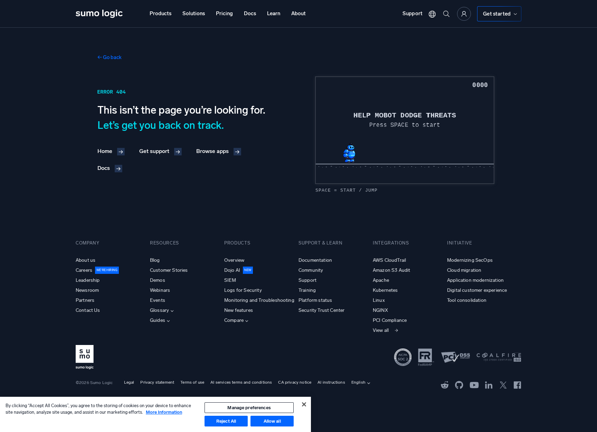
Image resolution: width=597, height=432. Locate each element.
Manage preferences (249, 407)
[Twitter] (503, 384)
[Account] (464, 14)
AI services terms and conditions (241, 382)
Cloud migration (464, 270)
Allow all (272, 421)
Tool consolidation (466, 300)
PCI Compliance (390, 320)
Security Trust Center (321, 310)
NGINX (380, 310)
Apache (381, 280)
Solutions (193, 13)
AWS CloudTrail (389, 260)
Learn (273, 13)
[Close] (304, 404)
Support (412, 13)
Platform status (315, 300)
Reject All (226, 421)
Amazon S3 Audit (391, 270)
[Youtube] (474, 384)
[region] (155, 414)
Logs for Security (243, 290)
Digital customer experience (477, 290)
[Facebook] (517, 384)
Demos (157, 280)
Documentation (315, 260)
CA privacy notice (294, 382)
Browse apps (212, 151)
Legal (129, 382)
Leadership (88, 280)
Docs (250, 13)
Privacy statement (157, 382)
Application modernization (475, 280)
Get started (497, 14)
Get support (154, 151)
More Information (164, 412)
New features (238, 310)
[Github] (445, 384)
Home (104, 151)
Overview (234, 260)
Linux (379, 300)
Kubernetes (385, 290)
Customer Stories (169, 270)
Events (157, 300)
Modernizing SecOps (470, 260)
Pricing (224, 13)
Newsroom (87, 290)
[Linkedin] (489, 384)
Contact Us (88, 310)
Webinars (160, 290)
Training (307, 290)
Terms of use (192, 382)
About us (85, 260)
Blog (155, 260)
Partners (85, 300)
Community (310, 270)
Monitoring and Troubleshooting (259, 300)
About (298, 13)
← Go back (109, 57)
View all (381, 330)
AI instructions (331, 382)
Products (160, 13)
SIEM (230, 280)
